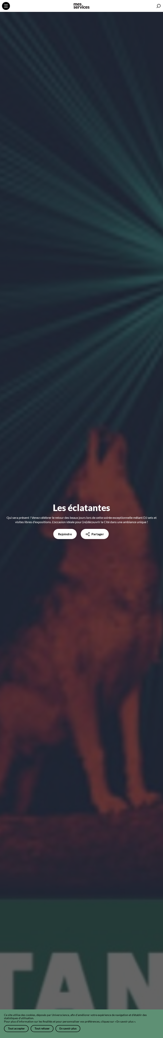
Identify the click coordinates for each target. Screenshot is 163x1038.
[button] (158, 6)
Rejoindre (65, 534)
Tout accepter (16, 1028)
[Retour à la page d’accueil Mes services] (81, 6)
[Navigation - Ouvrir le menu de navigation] (6, 6)
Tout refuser (42, 1028)
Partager (97, 534)
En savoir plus (68, 1028)
